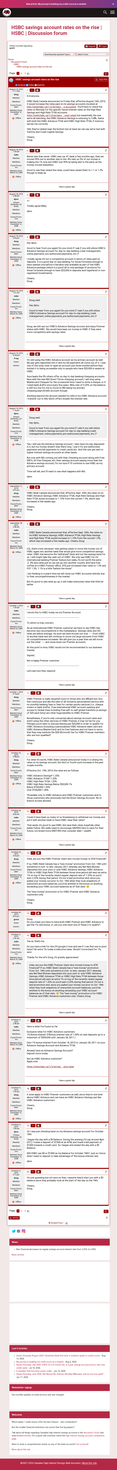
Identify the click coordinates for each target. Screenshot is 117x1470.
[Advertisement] (59, 1282)
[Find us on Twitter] (14, 1231)
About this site (89, 1463)
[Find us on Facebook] (19, 1231)
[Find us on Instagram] (23, 1231)
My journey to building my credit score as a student (40, 1362)
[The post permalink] (32, 90)
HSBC (16, 64)
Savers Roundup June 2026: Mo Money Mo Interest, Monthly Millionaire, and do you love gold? (59, 1374)
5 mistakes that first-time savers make (34, 1371)
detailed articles (23, 1435)
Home (11, 59)
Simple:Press (57, 1223)
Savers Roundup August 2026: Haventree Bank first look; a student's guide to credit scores (58, 1356)
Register (92, 46)
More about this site (21, 1449)
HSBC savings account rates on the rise (34, 67)
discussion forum (91, 1433)
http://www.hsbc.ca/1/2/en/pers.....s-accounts (51, 107)
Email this (41, 85)
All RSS (15, 1218)
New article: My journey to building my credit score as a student (56, 4)
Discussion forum (19, 62)
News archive (18, 1255)
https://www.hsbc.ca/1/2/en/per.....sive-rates (50, 1066)
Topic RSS (102, 79)
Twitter (31, 85)
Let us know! (82, 1444)
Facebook (21, 85)
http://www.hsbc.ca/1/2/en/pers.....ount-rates (52, 115)
